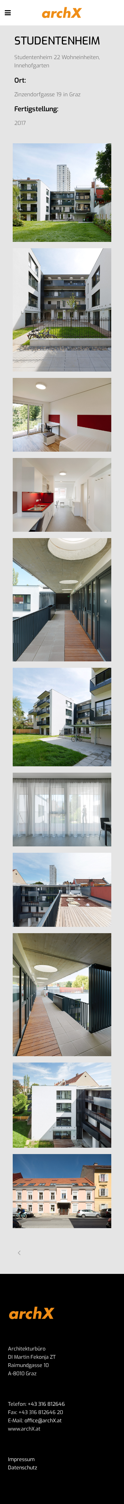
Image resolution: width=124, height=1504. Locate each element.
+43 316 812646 (46, 1404)
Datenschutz (22, 1467)
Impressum (21, 1459)
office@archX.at (42, 1420)
